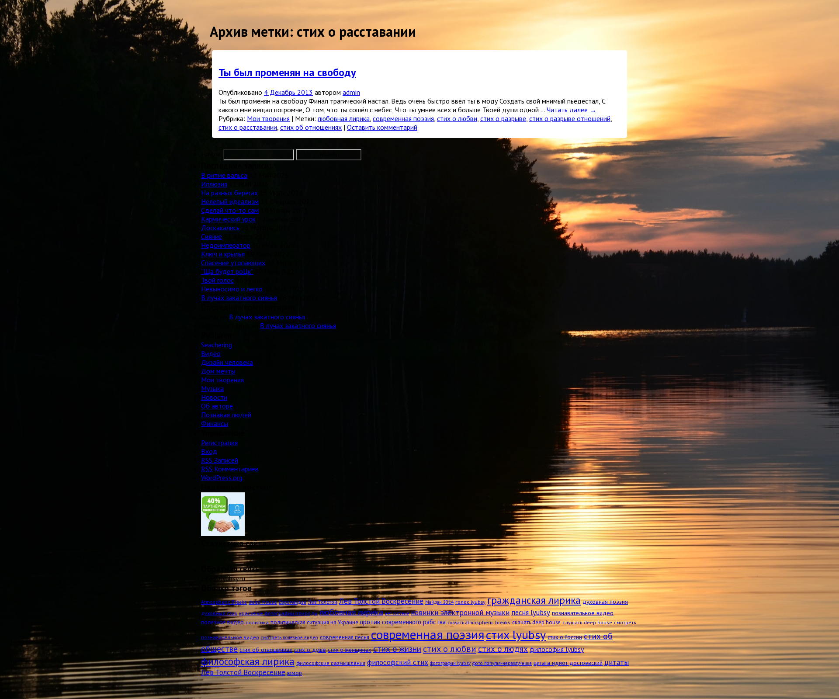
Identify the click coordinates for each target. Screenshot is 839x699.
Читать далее (571, 109)
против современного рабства (403, 622)
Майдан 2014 (439, 602)
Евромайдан (292, 602)
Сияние (211, 236)
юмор (294, 673)
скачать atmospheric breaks (478, 622)
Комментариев (230, 468)
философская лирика (248, 661)
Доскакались (220, 227)
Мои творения (268, 118)
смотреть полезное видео (289, 637)
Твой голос (217, 280)
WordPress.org (222, 477)
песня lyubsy (530, 612)
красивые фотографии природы (278, 612)
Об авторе (217, 405)
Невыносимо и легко (232, 288)
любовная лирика (344, 118)
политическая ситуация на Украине (314, 622)
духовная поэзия (605, 602)
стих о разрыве (503, 118)
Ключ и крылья (223, 253)
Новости (214, 397)
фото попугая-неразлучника (502, 663)
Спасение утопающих (233, 262)
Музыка (212, 388)
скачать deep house (536, 622)
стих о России (565, 637)
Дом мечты (218, 371)
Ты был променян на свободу (287, 72)
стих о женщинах (349, 650)
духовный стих (219, 612)
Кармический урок (228, 219)
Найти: (211, 153)
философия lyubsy (557, 649)
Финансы (214, 423)
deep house (263, 602)
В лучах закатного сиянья (239, 297)
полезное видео (222, 622)
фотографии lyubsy (450, 663)
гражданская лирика (534, 599)
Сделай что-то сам (230, 210)
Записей (219, 460)
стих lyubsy (516, 635)
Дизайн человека (227, 362)
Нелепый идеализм (230, 201)
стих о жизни (397, 649)
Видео (211, 353)
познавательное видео (583, 613)
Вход (209, 451)
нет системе (397, 613)
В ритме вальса (224, 175)
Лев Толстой (322, 602)
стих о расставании (247, 127)
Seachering (216, 344)
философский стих (397, 662)
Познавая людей (226, 414)
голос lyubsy (470, 601)
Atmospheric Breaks (224, 602)
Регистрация (219, 442)
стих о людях (503, 648)
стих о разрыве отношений (569, 118)
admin (351, 92)
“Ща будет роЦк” (227, 271)
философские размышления (330, 662)
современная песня (344, 637)
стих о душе (310, 650)
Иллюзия (214, 184)
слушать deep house (587, 622)
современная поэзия (403, 118)
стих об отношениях (311, 127)
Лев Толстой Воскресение (381, 601)
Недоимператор (225, 245)
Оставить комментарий (382, 127)
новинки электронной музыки (460, 612)
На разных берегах (229, 192)
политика (257, 622)
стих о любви (457, 118)
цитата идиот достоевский (568, 663)
